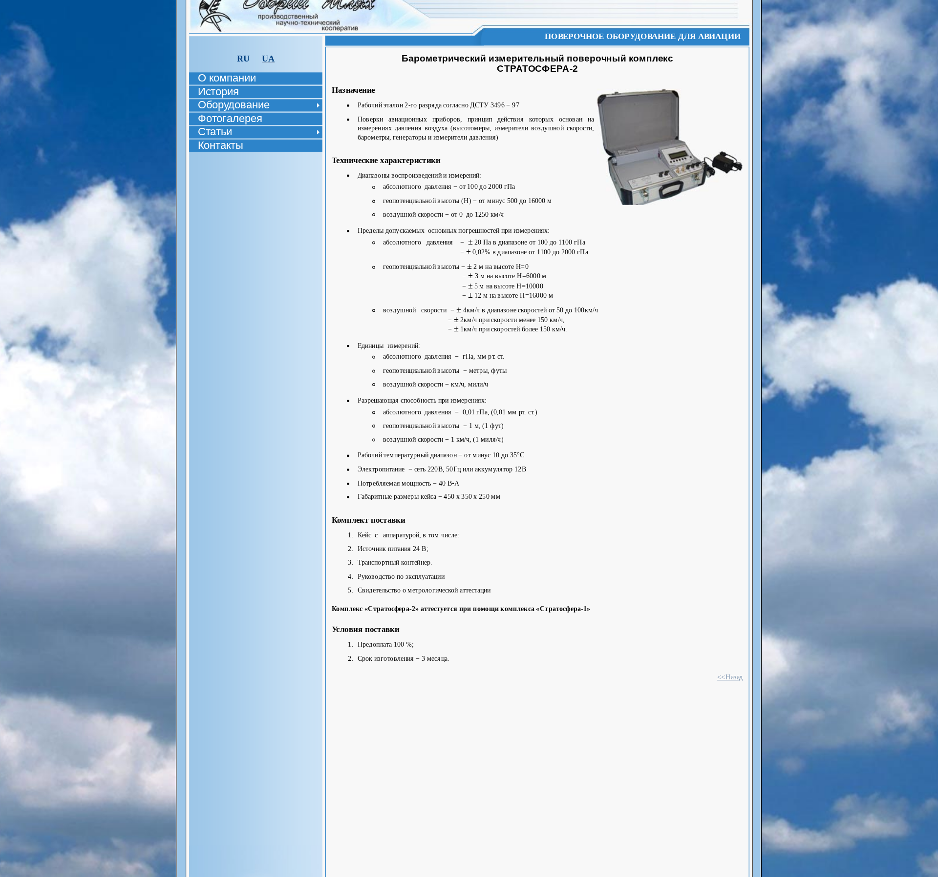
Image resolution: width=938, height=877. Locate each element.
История (218, 91)
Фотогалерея (230, 118)
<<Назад (730, 677)
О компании (227, 78)
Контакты (220, 145)
